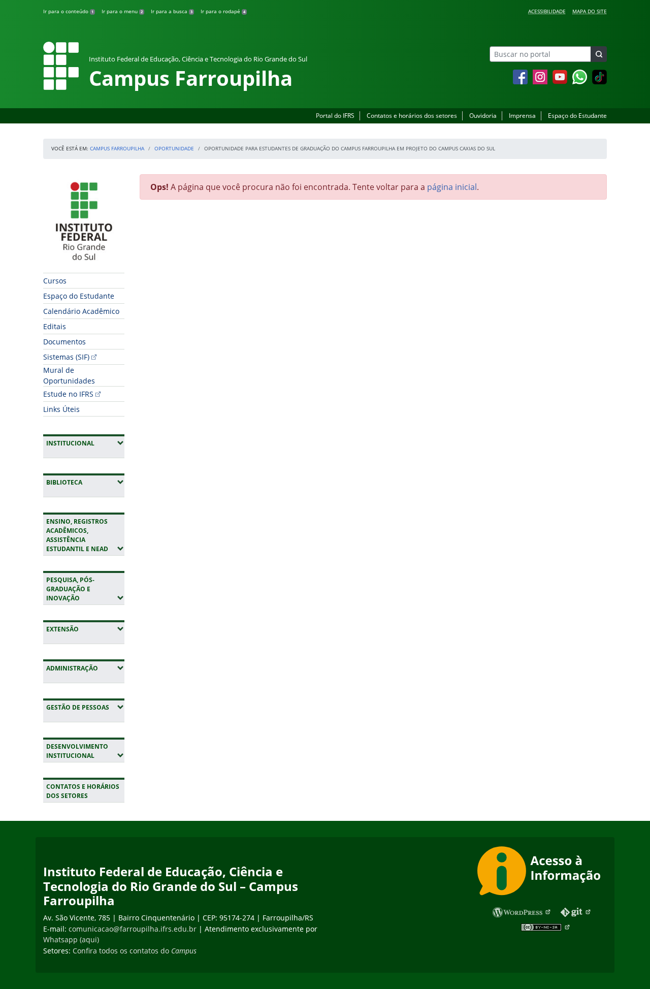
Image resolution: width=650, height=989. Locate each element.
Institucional (85, 443)
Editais (54, 326)
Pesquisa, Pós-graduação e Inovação (85, 589)
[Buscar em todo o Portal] (599, 54)
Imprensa (522, 115)
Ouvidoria (483, 115)
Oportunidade (174, 148)
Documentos (64, 341)
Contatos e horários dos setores (412, 115)
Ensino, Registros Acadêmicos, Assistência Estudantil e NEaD (85, 535)
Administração (85, 668)
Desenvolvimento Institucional (85, 751)
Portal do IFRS (335, 115)
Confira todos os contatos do (135, 950)
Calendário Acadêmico (81, 311)
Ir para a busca (171, 11)
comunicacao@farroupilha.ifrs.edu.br (133, 929)
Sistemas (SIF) (66, 357)
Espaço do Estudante (577, 115)
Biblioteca (85, 482)
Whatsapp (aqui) (71, 939)
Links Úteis (61, 409)
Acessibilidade (547, 11)
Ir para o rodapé (223, 11)
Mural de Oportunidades (69, 375)
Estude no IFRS (68, 394)
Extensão (85, 628)
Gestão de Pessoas (85, 707)
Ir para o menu (122, 11)
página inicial (452, 187)
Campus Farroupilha (117, 148)
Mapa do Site (589, 11)
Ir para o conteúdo (68, 11)
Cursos (55, 280)
